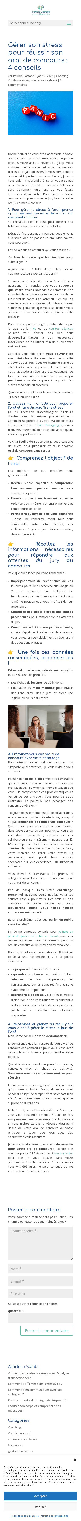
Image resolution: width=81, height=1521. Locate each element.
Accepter (40, 1496)
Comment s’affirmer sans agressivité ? (35, 1384)
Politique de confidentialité (25, 1515)
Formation (15, 1445)
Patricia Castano (23, 76)
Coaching (62, 76)
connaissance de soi (44, 80)
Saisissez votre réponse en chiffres (33, 1304)
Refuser (40, 1507)
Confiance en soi (18, 80)
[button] (75, 1460)
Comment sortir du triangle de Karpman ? (37, 1400)
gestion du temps (20, 1451)
